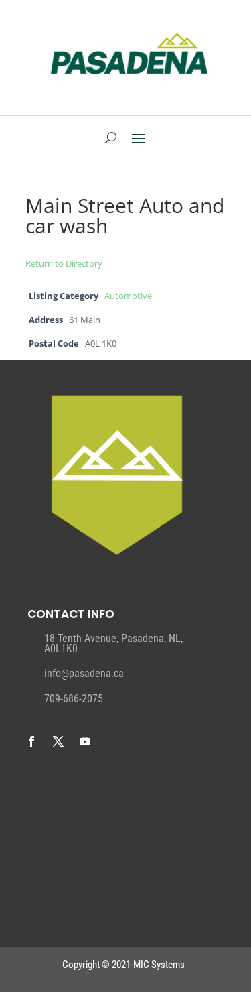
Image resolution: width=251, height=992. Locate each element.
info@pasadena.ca (84, 673)
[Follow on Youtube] (85, 741)
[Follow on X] (58, 741)
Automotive (128, 296)
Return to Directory (63, 263)
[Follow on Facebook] (31, 741)
